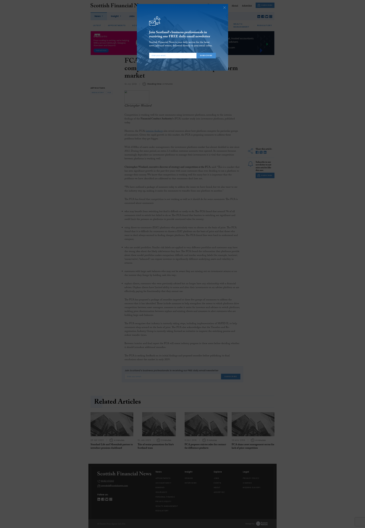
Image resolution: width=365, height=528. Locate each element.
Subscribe (206, 55)
